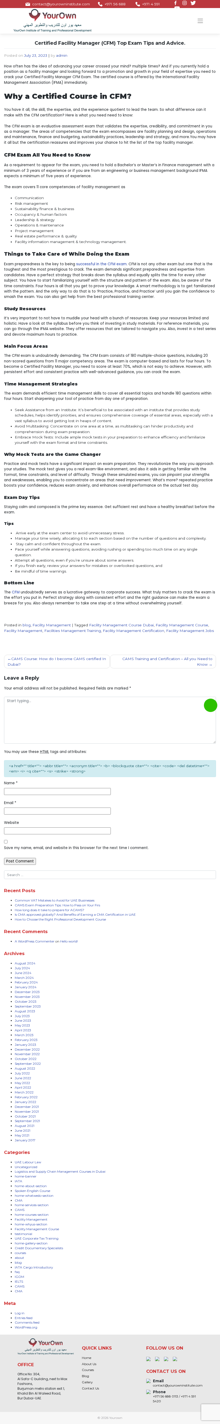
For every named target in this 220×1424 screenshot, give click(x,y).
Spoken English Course (32, 1191)
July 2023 (22, 1016)
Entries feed (23, 1318)
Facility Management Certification (133, 630)
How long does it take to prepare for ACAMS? (49, 910)
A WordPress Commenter (34, 941)
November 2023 (27, 997)
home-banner (25, 1176)
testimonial (23, 1234)
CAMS (19, 1210)
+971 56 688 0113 (115, 7)
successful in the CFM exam (101, 264)
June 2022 (23, 1078)
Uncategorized (26, 1167)
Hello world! (69, 941)
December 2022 (27, 1049)
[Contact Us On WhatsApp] (210, 705)
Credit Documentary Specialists (39, 1248)
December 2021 (27, 1107)
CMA (19, 1200)
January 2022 (25, 1102)
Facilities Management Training (72, 630)
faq (17, 1272)
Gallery (87, 1382)
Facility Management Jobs (190, 630)
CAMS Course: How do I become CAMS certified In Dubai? (57, 661)
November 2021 (27, 1111)
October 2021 (25, 1116)
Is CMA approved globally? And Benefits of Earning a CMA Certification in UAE (75, 914)
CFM (16, 592)
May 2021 (22, 1135)
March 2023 (24, 1035)
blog (27, 625)
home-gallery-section (31, 1243)
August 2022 (25, 1068)
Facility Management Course (182, 625)
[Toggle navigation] (200, 21)
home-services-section (32, 1205)
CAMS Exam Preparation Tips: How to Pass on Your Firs (57, 905)
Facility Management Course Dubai (121, 625)
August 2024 (25, 963)
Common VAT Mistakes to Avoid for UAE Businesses (54, 900)
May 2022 (22, 1083)
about (19, 1258)
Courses (88, 1370)
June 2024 (23, 973)
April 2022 (23, 1087)
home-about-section (31, 1186)
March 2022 (24, 1092)
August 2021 (24, 1126)
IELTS (19, 1281)
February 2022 (26, 1097)
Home (86, 1358)
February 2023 (26, 1040)
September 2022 (28, 1064)
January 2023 (25, 1045)
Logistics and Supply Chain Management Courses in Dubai (60, 1171)
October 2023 (25, 1001)
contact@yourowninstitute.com (61, 4)
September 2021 (27, 1121)
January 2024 (25, 987)
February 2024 (26, 982)
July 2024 (22, 968)
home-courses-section (32, 1215)
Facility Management (51, 625)
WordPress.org (26, 1327)
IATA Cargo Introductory (34, 1267)
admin (61, 55)
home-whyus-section (31, 1224)
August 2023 (25, 1011)
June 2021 (22, 1130)
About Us (89, 1364)
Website (11, 822)
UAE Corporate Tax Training (36, 1238)
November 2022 (27, 1054)
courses (20, 1253)
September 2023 (28, 1006)
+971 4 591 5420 (151, 7)
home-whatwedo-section (34, 1196)
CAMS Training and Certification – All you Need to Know (167, 661)
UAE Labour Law (28, 1162)
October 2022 (25, 1059)
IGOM (19, 1277)
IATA (18, 1181)
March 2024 (24, 978)
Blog (85, 1376)
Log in (19, 1313)
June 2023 (23, 1020)
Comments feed (27, 1322)
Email (10, 802)
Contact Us (90, 1388)
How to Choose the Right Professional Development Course (60, 919)
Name (11, 783)
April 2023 (23, 1030)
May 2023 (22, 1025)
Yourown (115, 1418)
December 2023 (27, 992)
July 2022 (22, 1073)
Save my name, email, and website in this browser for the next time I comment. (76, 847)
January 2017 (25, 1140)
